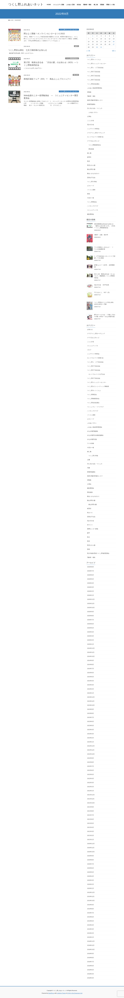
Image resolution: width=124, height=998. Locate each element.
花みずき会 (90, 124)
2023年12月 (91, 697)
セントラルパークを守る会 (97, 374)
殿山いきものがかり (93, 173)
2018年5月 (90, 970)
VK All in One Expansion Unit (74, 993)
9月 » (114, 51)
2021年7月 (90, 815)
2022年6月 (90, 770)
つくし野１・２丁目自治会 (95, 67)
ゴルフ (89, 350)
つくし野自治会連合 (93, 84)
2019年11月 (90, 896)
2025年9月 (90, 611)
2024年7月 (90, 668)
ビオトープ (90, 185)
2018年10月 (91, 949)
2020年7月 (90, 864)
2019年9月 (90, 904)
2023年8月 (90, 713)
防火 (88, 537)
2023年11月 (90, 701)
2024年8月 (90, 664)
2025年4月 (90, 632)
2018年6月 (90, 965)
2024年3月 (90, 685)
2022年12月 (91, 746)
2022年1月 (90, 790)
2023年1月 (90, 742)
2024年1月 (90, 693)
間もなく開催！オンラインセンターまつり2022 (44, 33)
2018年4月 (90, 974)
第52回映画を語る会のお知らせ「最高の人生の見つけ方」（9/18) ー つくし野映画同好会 (104, 225)
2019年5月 (90, 921)
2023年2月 (90, 738)
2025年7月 (90, 619)
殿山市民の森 (91, 169)
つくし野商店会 (92, 202)
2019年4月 (90, 925)
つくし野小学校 (92, 181)
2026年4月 (90, 583)
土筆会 (89, 116)
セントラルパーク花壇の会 (95, 137)
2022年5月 (90, 774)
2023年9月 (90, 709)
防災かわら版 (91, 165)
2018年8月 (90, 957)
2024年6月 (90, 672)
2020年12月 (91, 843)
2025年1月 (90, 644)
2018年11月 (90, 945)
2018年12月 (91, 941)
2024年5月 (90, 676)
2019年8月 (90, 909)
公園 (88, 459)
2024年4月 (90, 681)
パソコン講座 (91, 189)
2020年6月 (90, 868)
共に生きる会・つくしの (94, 108)
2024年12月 (91, 648)
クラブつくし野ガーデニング (96, 133)
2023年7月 (90, 717)
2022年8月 (90, 762)
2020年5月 (90, 872)
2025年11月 (90, 603)
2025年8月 (90, 615)
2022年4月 (90, 778)
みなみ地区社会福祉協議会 (95, 435)
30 (97, 47)
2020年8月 (90, 860)
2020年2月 (90, 884)
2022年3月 (90, 782)
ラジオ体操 (90, 443)
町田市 (89, 157)
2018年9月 (90, 953)
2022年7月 (90, 766)
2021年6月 (90, 819)
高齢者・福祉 (91, 96)
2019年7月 (90, 913)
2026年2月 (90, 591)
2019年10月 (91, 900)
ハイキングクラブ (92, 206)
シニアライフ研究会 (93, 128)
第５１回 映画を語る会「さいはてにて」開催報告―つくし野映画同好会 (104, 276)
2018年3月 (90, 978)
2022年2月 (90, 786)
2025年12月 (91, 599)
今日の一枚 (90, 198)
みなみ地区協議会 (92, 431)
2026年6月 (90, 575)
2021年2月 (90, 835)
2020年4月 (90, 876)
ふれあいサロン (93, 112)
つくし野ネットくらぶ (94, 59)
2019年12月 (91, 892)
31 (101, 47)
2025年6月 (90, 624)
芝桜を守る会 (91, 177)
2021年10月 (91, 803)
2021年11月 (90, 799)
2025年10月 (91, 607)
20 (113, 41)
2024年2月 (90, 689)
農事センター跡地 (92, 529)
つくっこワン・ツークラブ (95, 407)
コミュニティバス (92, 210)
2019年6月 (90, 917)
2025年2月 (90, 640)
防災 (88, 161)
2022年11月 (90, 750)
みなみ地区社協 (92, 439)
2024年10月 (91, 656)
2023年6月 (90, 721)
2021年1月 (90, 839)
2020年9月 (90, 856)
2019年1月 (90, 937)
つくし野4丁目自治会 (93, 80)
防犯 (88, 194)
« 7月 (88, 51)
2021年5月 (90, 823)
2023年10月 (91, 705)
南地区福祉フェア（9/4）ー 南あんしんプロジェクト (47, 79)
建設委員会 (90, 214)
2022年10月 (91, 754)
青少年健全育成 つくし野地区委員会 (98, 553)
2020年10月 (91, 851)
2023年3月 (90, 734)
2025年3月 (90, 636)
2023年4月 (90, 729)
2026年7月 (90, 571)
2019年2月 (90, 933)
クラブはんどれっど (93, 141)
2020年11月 (90, 847)
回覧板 (89, 92)
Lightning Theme (61, 993)
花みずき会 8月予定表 (101, 285)
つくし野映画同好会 (72, 58)
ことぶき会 (90, 120)
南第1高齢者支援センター (95, 100)
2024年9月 (90, 660)
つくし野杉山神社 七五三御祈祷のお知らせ (27, 50)
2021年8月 (90, 811)
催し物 (76, 75)
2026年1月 (90, 595)
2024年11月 (90, 652)
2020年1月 (90, 888)
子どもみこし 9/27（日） (102, 292)
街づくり (90, 525)
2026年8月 (90, 567)
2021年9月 (90, 807)
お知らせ (90, 329)
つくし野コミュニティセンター (69, 29)
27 (113, 44)
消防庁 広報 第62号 (101, 235)
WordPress (51, 993)
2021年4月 (90, 827)
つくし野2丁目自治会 (93, 71)
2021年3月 (90, 831)
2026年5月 (90, 579)
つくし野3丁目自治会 (93, 75)
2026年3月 (90, 587)
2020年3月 (90, 880)
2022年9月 (90, 758)
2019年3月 (90, 929)
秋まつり (90, 512)
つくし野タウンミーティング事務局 (98, 386)
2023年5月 (90, 725)
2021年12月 (91, 795)
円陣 (88, 468)
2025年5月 (90, 628)
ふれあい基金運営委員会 (94, 88)
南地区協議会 (91, 104)
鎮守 (76, 46)
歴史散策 (91, 149)
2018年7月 (90, 961)
